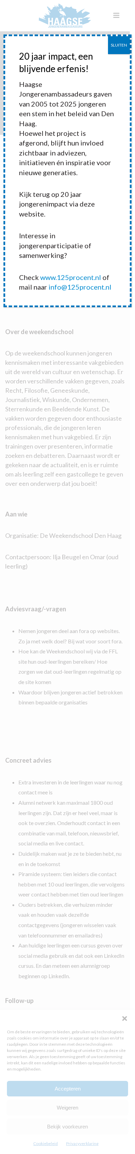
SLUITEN (119, 45)
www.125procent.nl (70, 277)
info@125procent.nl (79, 287)
